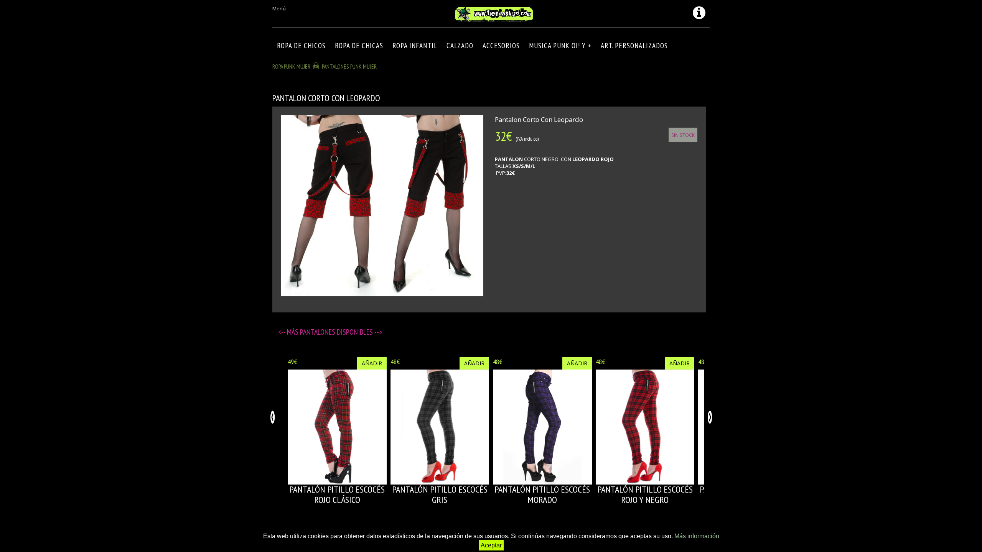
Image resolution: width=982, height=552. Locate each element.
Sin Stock (683, 135)
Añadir (372, 363)
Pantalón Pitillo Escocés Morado (542, 494)
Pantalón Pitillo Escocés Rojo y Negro (645, 494)
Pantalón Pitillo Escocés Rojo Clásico (337, 494)
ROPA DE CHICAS (359, 45)
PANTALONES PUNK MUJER (349, 66)
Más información (696, 536)
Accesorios (501, 45)
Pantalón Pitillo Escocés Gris (440, 494)
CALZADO (460, 45)
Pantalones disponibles (337, 332)
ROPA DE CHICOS (301, 45)
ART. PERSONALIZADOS (634, 45)
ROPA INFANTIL (414, 45)
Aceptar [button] (491, 545)
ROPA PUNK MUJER (291, 66)
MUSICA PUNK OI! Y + (560, 45)
